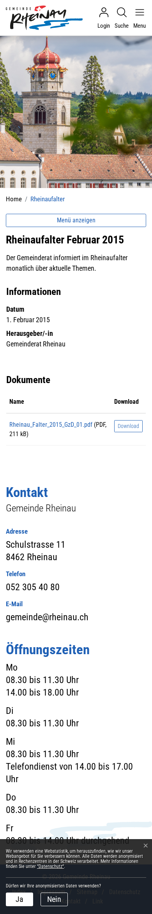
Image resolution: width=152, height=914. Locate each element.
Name (16, 401)
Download (126, 401)
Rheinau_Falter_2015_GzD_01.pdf (50, 424)
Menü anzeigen (76, 220)
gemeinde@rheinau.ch (47, 617)
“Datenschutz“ (50, 866)
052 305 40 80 (33, 587)
